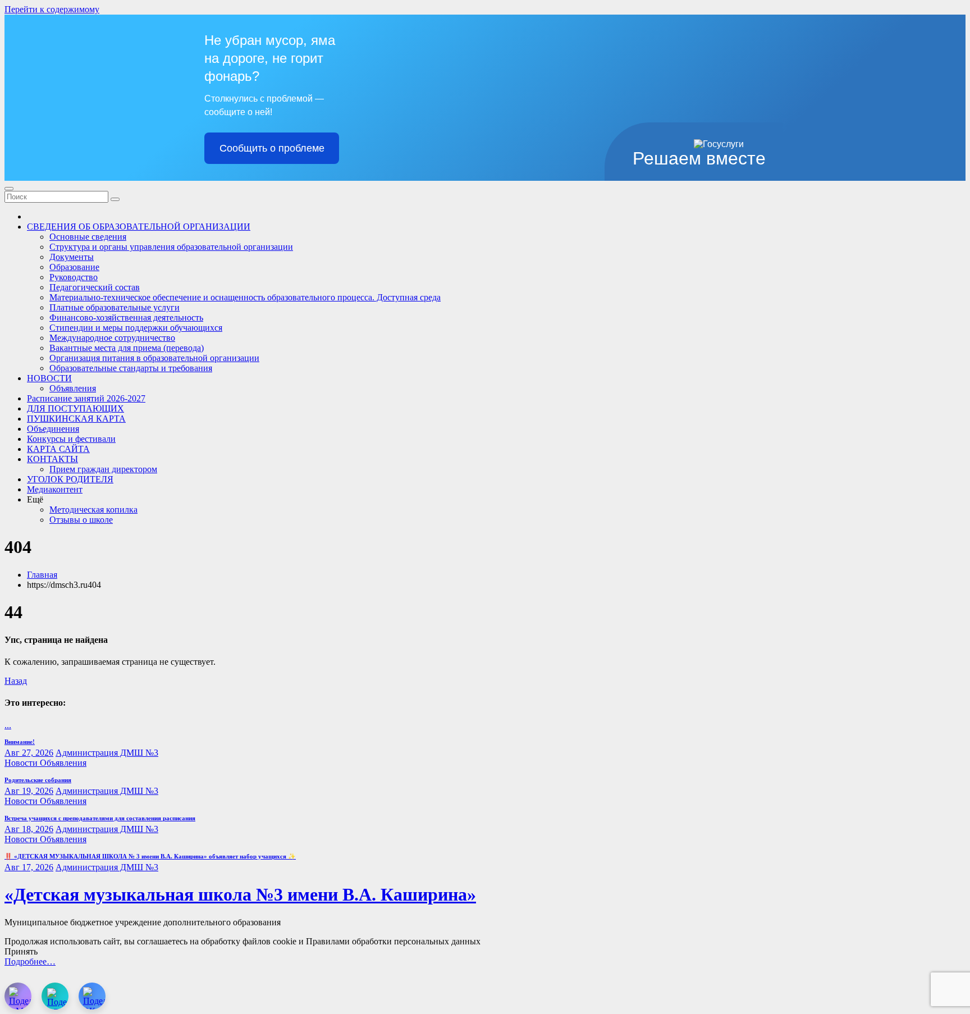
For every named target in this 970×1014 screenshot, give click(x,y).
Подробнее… (30, 961)
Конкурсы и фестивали (71, 439)
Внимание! (19, 741)
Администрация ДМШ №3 (107, 752)
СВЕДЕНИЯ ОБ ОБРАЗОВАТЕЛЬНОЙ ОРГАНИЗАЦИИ (138, 226)
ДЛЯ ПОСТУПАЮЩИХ (75, 408)
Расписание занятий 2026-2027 (86, 398)
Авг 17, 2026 (28, 867)
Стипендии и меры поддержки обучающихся (135, 327)
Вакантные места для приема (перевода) (126, 348)
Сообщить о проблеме (271, 148)
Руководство (73, 277)
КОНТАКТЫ (52, 459)
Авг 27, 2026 (28, 752)
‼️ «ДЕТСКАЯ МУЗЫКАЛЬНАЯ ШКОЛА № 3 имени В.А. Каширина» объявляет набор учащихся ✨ (150, 856)
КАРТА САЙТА (58, 449)
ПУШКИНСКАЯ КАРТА (76, 418)
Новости (22, 763)
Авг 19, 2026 (28, 791)
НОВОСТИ (49, 378)
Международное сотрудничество (112, 337)
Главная (42, 574)
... (7, 725)
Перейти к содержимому (51, 9)
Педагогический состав (94, 287)
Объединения (53, 428)
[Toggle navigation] (8, 188)
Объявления (72, 388)
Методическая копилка (93, 509)
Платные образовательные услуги (114, 307)
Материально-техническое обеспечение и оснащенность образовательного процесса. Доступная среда (245, 297)
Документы (71, 257)
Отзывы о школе (81, 519)
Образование (74, 267)
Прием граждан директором (103, 469)
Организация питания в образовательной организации (154, 358)
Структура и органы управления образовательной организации (171, 247)
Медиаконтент (55, 489)
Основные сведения (87, 236)
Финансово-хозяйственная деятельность (126, 317)
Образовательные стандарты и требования (130, 368)
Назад (15, 681)
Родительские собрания (37, 780)
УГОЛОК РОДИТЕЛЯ (70, 479)
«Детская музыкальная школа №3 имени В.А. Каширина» (240, 894)
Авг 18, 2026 (28, 829)
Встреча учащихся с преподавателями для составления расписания (99, 818)
